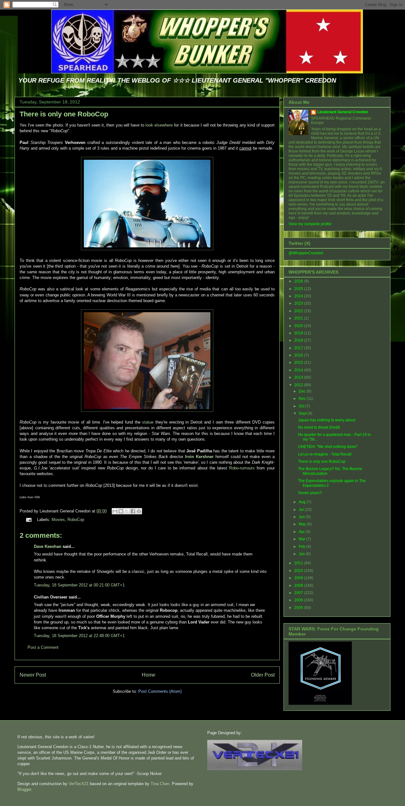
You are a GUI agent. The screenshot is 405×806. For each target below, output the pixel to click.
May (303, 524)
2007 (299, 593)
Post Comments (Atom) (160, 691)
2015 (299, 362)
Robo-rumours (242, 468)
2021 (299, 318)
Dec (303, 391)
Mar (302, 539)
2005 (299, 607)
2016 (299, 355)
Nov (303, 398)
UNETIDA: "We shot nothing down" (328, 446)
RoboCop (75, 519)
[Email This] (115, 511)
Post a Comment (43, 647)
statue (147, 422)
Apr (302, 532)
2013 (299, 377)
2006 (299, 600)
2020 (299, 326)
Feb (302, 546)
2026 (299, 281)
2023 (299, 303)
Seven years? (310, 493)
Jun (302, 517)
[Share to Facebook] (133, 511)
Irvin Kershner (199, 456)
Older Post (263, 675)
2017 (299, 348)
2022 (299, 311)
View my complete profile (310, 224)
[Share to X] (127, 511)
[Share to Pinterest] (139, 511)
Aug (303, 502)
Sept (303, 413)
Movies (58, 519)
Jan (302, 554)
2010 (299, 570)
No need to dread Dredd (319, 427)
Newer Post (33, 675)
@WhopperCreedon (306, 253)
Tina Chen (160, 783)
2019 (299, 333)
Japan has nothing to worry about (326, 420)
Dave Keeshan (47, 546)
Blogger (24, 789)
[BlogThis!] (121, 511)
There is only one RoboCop (64, 114)
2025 (299, 289)
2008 (299, 585)
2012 (299, 385)
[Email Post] (28, 519)
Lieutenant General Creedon (342, 112)
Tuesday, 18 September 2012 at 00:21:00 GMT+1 (79, 585)
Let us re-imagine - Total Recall (325, 454)
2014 (299, 370)
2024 (299, 296)
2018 (299, 340)
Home (148, 675)
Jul (302, 509)
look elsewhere (159, 125)
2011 (299, 563)
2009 (299, 578)
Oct (302, 406)
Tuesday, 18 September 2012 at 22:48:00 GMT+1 (79, 635)
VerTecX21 (79, 783)
